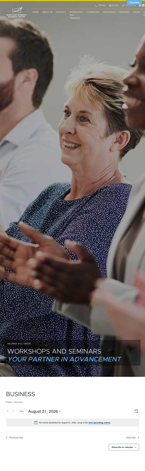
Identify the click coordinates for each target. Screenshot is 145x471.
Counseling (92, 12)
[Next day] (13, 411)
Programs (124, 12)
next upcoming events (99, 422)
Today (21, 411)
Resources (109, 12)
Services (61, 12)
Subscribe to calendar (122, 447)
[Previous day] (7, 411)
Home (36, 12)
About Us (47, 12)
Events (9, 402)
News (137, 12)
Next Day (131, 437)
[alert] (72, 422)
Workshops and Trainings (76, 15)
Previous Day (16, 437)
